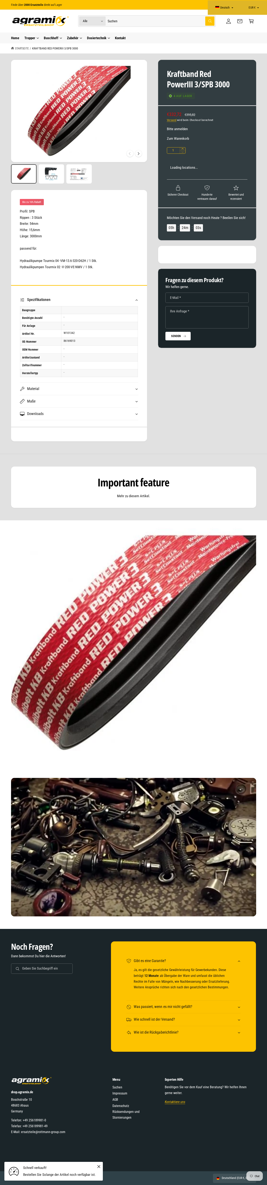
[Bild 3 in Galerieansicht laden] (79, 174)
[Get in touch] (240, 21)
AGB (115, 1100)
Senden (176, 336)
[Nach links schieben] (130, 153)
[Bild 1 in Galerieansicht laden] (24, 174)
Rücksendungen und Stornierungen (126, 1115)
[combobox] (161, 21)
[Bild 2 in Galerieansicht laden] (51, 174)
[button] (251, 21)
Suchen (117, 1087)
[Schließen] (98, 1166)
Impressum (119, 1093)
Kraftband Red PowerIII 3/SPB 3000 (55, 48)
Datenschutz (120, 1106)
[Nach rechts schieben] (138, 153)
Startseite (22, 48)
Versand (171, 120)
